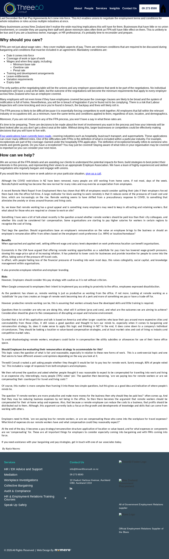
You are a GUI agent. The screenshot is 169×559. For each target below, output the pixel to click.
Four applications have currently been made (25, 136)
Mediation (10, 474)
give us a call (93, 173)
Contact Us (129, 8)
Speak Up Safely (15, 504)
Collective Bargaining (18, 485)
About (78, 8)
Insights (115, 8)
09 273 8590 (149, 8)
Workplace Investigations (21, 480)
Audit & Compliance (17, 491)
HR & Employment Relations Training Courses (29, 498)
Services (101, 8)
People (88, 8)
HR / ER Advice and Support (23, 469)
